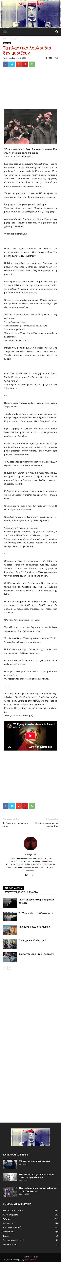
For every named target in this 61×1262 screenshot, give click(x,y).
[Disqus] (30, 1009)
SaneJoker (10, 58)
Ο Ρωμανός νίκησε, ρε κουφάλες (34, 1161)
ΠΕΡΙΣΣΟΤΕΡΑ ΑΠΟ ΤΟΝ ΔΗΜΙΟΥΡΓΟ (21, 892)
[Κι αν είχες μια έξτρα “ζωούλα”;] (10, 957)
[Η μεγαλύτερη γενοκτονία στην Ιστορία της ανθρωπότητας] (10, 1192)
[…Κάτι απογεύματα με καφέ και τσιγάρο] (10, 903)
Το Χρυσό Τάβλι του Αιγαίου (34, 926)
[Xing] (33, 875)
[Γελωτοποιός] (30, 14)
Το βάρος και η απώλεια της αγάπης (16, 824)
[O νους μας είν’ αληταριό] (10, 944)
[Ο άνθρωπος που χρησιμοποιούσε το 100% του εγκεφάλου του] (10, 1177)
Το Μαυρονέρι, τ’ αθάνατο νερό (35, 913)
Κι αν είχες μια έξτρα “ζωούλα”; (36, 954)
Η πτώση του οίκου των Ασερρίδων (46, 824)
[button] (57, 32)
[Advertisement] (30, 88)
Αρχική (6, 38)
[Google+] (27, 875)
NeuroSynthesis (30, 1259)
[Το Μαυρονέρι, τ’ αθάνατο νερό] (10, 916)
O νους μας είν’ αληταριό (32, 940)
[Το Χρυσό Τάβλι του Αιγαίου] (10, 930)
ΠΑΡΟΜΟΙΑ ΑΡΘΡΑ (13, 888)
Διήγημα (14, 38)
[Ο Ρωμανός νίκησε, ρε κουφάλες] (10, 1164)
